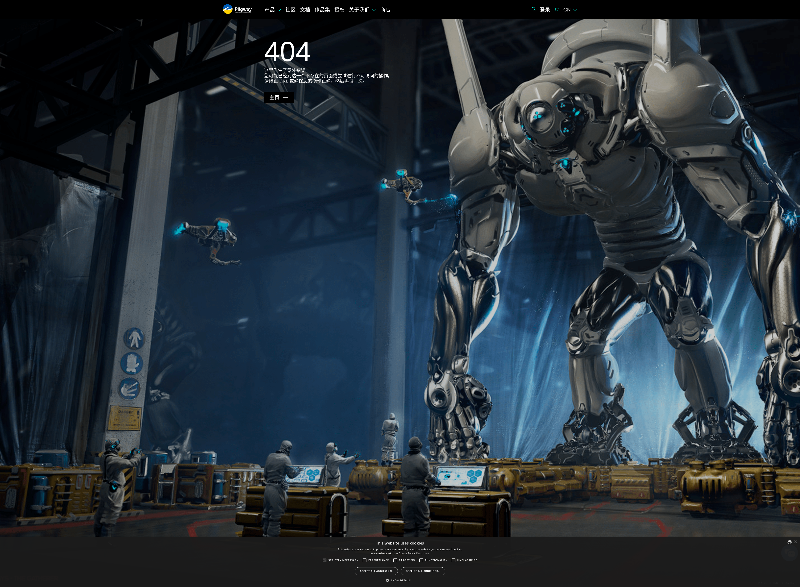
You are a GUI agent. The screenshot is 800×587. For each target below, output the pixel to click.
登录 (545, 9)
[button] (400, 580)
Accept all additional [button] (376, 571)
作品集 (322, 9)
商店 (385, 9)
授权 (339, 9)
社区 (290, 9)
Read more (423, 553)
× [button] (795, 542)
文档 (305, 9)
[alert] (400, 562)
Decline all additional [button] (423, 571)
